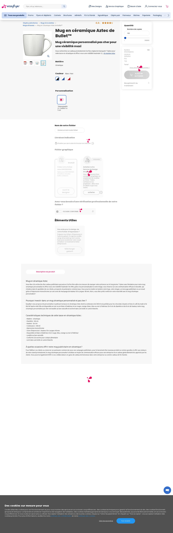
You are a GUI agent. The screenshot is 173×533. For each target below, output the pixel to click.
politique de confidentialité (61, 516)
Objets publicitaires (30, 23)
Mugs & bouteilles (47, 23)
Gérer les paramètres (106, 521)
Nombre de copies (134, 29)
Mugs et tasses (28, 25)
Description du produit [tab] (45, 272)
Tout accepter (125, 521)
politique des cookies (86, 516)
